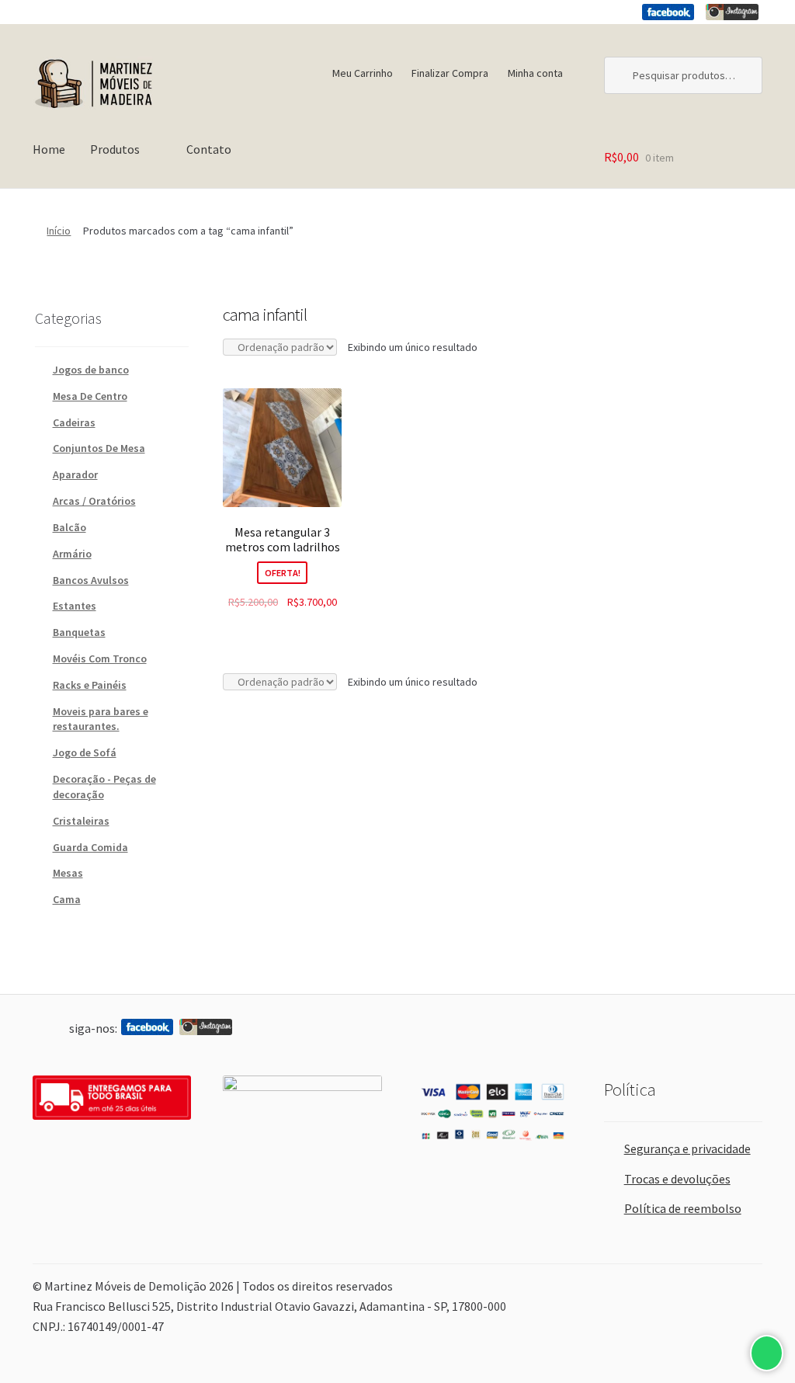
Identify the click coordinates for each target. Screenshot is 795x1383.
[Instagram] (732, 12)
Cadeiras (74, 422)
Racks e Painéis (90, 685)
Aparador (75, 474)
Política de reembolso (682, 1208)
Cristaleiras (81, 821)
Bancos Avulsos (91, 580)
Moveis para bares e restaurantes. (100, 719)
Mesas (68, 873)
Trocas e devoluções (677, 1179)
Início (59, 231)
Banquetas (79, 632)
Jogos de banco (91, 370)
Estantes (74, 606)
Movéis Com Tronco (100, 658)
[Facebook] (668, 12)
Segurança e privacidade (687, 1148)
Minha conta (535, 73)
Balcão (69, 527)
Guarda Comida (90, 847)
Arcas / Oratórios (94, 501)
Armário (72, 554)
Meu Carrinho (362, 73)
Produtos (115, 149)
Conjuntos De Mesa (99, 448)
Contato (208, 149)
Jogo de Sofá (84, 752)
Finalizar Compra (449, 73)
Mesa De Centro (90, 396)
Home (49, 149)
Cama (67, 899)
